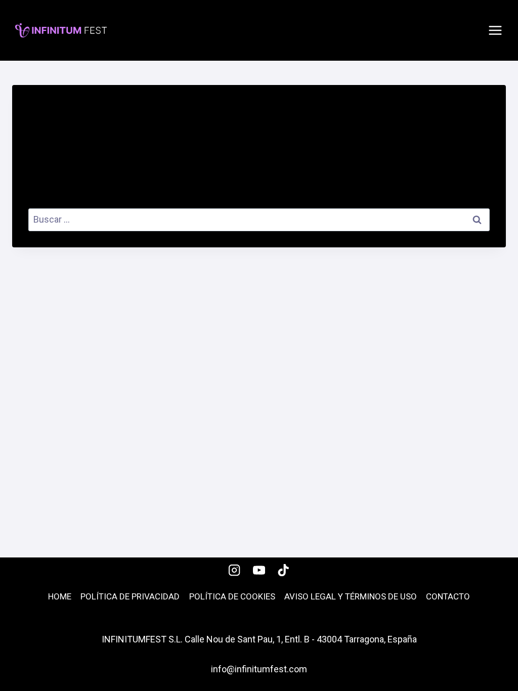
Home (59, 596)
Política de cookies (232, 596)
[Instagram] (234, 569)
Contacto (448, 596)
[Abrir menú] (495, 30)
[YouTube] (259, 569)
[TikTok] (283, 569)
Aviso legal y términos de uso (350, 596)
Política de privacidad (130, 596)
